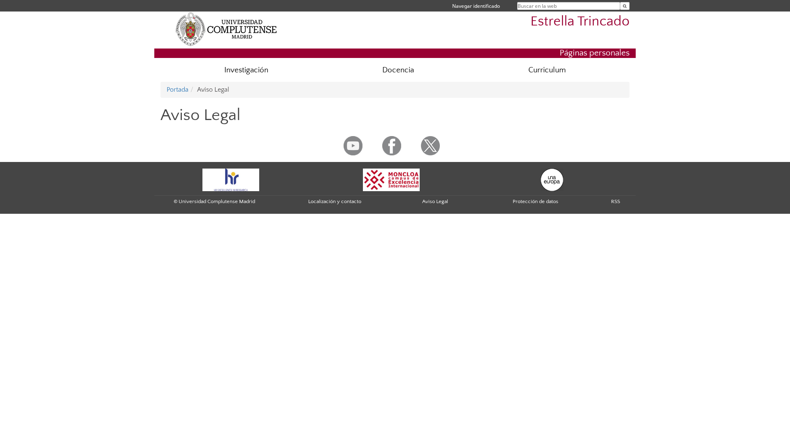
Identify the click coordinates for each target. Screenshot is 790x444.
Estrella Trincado (580, 21)
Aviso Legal (435, 201)
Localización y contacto (334, 201)
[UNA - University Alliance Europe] (552, 179)
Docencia (398, 70)
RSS (615, 201)
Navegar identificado (476, 5)
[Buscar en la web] (625, 6)
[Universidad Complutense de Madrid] (226, 28)
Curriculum (547, 70)
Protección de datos (535, 201)
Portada (177, 89)
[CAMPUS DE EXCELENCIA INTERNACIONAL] (391, 179)
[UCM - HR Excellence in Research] (230, 179)
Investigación (246, 70)
